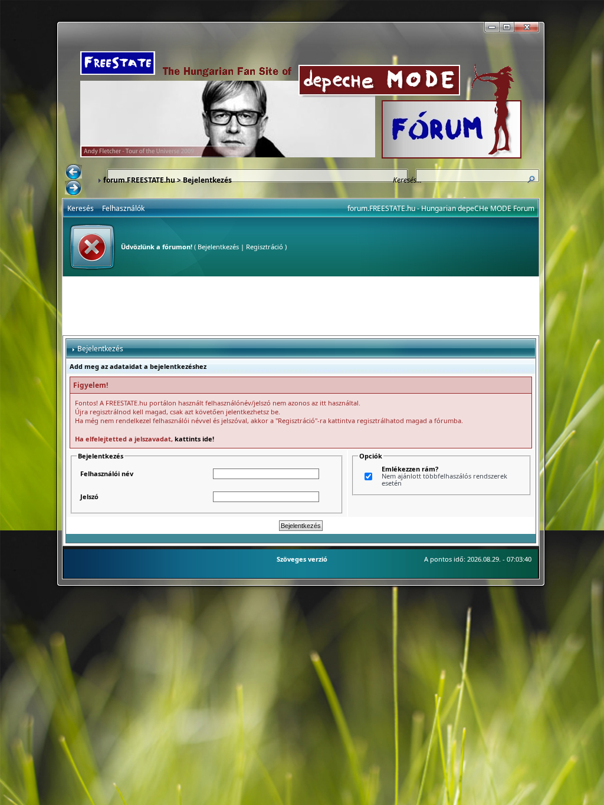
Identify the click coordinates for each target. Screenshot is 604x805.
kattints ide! (194, 438)
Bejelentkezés (218, 246)
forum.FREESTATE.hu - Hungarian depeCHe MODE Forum (440, 208)
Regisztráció (264, 246)
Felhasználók (123, 208)
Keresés (80, 208)
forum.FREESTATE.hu (139, 180)
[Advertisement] (301, 305)
